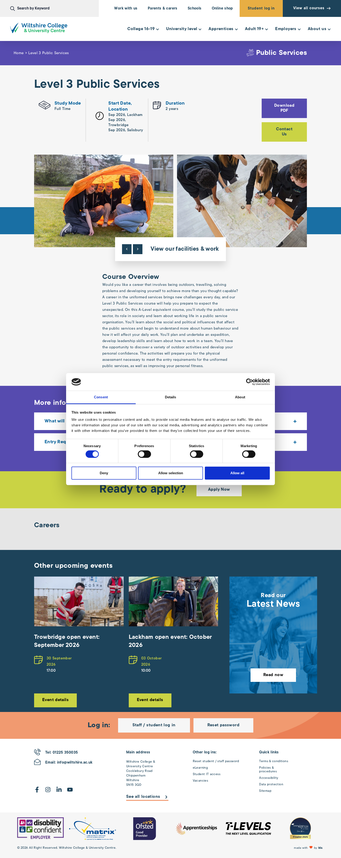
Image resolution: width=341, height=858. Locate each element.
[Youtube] (70, 789)
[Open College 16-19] (157, 29)
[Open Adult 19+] (266, 29)
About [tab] (240, 397)
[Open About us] (329, 29)
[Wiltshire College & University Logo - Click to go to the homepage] (38, 28)
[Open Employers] (299, 29)
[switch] (144, 454)
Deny (104, 473)
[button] (309, 848)
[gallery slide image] (40, 828)
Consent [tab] (101, 397)
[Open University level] (200, 29)
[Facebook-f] (37, 789)
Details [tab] (170, 397)
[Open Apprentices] (236, 29)
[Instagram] (48, 789)
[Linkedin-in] (59, 789)
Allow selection (170, 473)
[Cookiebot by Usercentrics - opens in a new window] (249, 381)
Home (19, 53)
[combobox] (54, 8)
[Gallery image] (103, 201)
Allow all (237, 473)
